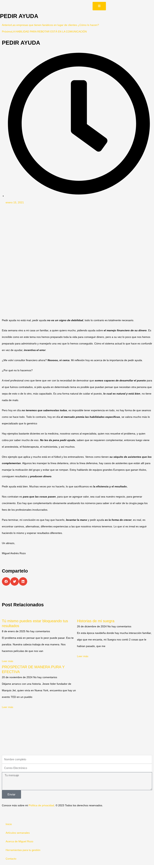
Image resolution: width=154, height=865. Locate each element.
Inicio (9, 824)
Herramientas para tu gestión (23, 850)
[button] (6, 581)
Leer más (7, 661)
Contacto (11, 858)
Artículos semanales (18, 832)
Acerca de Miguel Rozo (19, 841)
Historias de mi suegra (95, 621)
